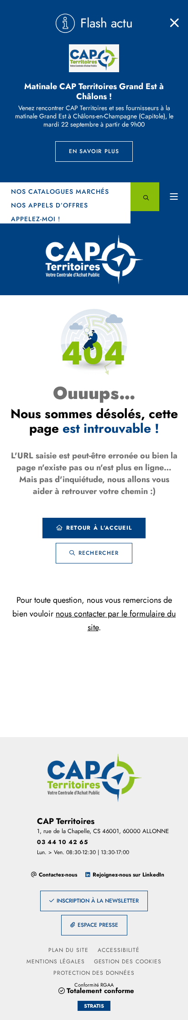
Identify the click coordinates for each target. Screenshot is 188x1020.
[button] (145, 196)
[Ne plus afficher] (174, 23)
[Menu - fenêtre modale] (173, 196)
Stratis (94, 1005)
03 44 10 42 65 (62, 842)
